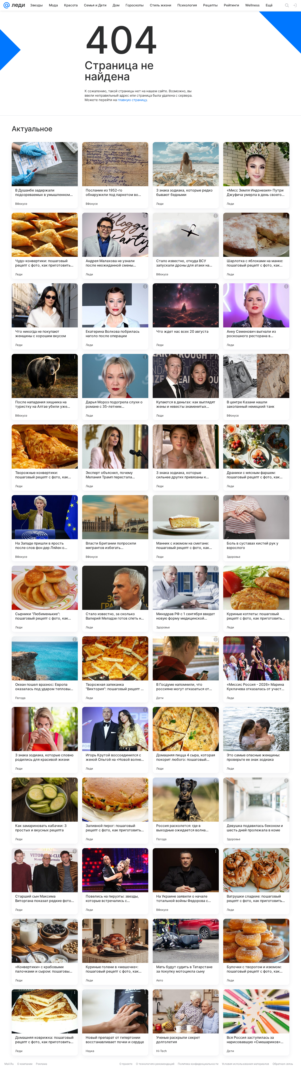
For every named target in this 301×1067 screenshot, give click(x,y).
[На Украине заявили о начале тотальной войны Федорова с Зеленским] (186, 881)
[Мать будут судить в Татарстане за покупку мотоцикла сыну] (186, 952)
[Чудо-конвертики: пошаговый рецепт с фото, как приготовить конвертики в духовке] (45, 246)
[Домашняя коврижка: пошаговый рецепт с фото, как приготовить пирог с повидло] (45, 1022)
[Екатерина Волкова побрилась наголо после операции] (115, 316)
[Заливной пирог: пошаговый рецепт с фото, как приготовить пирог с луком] (115, 811)
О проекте (125, 1063)
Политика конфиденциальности (198, 1063)
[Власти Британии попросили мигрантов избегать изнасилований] (115, 528)
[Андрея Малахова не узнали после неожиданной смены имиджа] (115, 246)
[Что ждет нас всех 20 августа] (186, 316)
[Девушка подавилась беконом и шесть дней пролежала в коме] (256, 811)
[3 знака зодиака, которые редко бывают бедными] (186, 175)
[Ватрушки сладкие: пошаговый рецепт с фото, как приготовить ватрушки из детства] (256, 881)
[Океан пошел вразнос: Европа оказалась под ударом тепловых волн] (45, 669)
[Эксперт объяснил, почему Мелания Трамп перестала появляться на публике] (115, 458)
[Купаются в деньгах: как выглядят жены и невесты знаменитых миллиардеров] (186, 387)
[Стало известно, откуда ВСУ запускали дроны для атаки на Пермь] (186, 246)
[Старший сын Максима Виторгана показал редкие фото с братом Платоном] (45, 881)
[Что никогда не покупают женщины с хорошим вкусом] (45, 316)
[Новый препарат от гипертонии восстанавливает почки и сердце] (115, 1022)
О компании (24, 1063)
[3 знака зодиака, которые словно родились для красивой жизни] (45, 740)
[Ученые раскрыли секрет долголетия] (186, 1022)
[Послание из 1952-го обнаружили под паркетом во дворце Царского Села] (115, 175)
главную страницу (132, 100)
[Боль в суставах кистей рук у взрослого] (256, 528)
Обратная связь (283, 1063)
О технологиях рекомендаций (155, 1063)
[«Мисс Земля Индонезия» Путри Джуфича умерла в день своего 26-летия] (256, 175)
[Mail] (7, 5)
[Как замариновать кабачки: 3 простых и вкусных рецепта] (45, 811)
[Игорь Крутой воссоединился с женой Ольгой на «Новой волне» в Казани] (115, 740)
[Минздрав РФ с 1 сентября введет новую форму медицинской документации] (186, 599)
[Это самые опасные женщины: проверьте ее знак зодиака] (256, 740)
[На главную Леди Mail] (17, 5)
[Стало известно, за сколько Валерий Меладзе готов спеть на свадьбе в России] (115, 599)
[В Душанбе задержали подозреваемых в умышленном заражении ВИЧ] (45, 175)
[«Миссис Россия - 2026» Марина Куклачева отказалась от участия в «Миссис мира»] (256, 669)
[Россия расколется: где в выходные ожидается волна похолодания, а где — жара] (186, 811)
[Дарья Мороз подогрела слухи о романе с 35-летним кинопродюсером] (115, 387)
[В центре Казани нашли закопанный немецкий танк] (256, 387)
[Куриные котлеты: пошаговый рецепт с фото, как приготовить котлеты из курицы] (256, 599)
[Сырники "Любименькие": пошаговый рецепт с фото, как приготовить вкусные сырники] (45, 599)
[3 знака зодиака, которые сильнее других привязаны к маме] (186, 458)
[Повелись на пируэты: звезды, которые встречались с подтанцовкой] (115, 881)
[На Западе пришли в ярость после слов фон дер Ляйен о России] (45, 528)
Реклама (41, 1063)
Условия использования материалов (245, 1063)
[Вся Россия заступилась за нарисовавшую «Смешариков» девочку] (256, 1022)
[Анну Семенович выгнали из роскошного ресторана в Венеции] (256, 316)
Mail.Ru (9, 1063)
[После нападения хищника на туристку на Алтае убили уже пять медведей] (45, 387)
